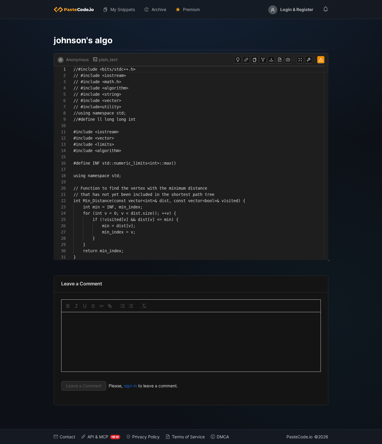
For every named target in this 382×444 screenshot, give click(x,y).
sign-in (130, 385)
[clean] (144, 306)
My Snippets (122, 9)
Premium (191, 9)
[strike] (93, 306)
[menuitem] (76, 9)
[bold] (68, 306)
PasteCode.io (299, 436)
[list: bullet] (131, 306)
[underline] (85, 306)
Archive (159, 9)
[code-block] (101, 306)
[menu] (191, 9)
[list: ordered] (122, 306)
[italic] (76, 306)
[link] (110, 306)
